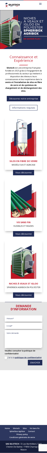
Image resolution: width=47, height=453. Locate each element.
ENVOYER (35, 362)
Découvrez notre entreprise (23, 98)
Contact (31, 431)
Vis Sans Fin (35, 428)
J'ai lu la (25, 357)
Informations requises (23, 107)
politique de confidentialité (28, 357)
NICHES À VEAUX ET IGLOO (23, 283)
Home (7, 428)
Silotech (16, 428)
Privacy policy (22, 434)
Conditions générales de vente (22, 437)
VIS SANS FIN (23, 222)
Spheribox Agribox (17, 431)
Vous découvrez (23, 172)
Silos (25, 428)
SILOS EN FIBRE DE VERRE (23, 161)
